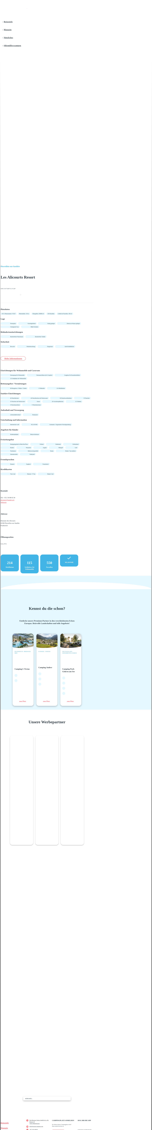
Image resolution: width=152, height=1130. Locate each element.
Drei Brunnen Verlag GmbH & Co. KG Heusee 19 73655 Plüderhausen (39, 1122)
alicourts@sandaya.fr (7, 500)
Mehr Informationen (13, 358)
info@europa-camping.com (36, 1126)
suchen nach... (28, 1098)
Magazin (4, 1128)
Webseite (3, 502)
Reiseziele (5, 1123)
